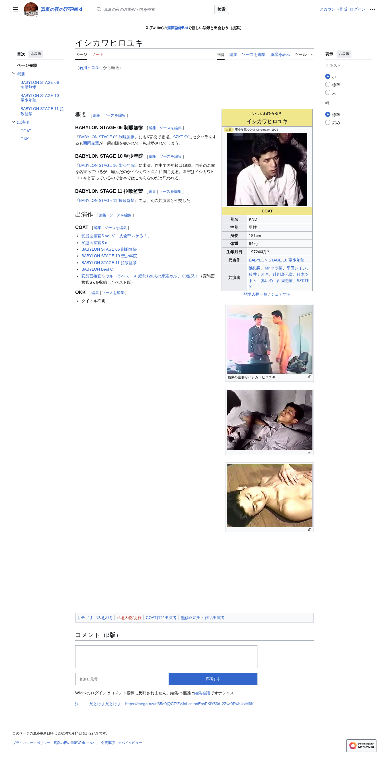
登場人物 (104, 617)
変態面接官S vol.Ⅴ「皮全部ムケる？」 (116, 236)
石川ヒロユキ (91, 67)
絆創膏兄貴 (283, 274)
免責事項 (108, 743)
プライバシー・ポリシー (31, 743)
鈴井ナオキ (259, 274)
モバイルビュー (130, 743)
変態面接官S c (94, 242)
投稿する (213, 679)
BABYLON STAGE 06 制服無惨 (107, 137)
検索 (222, 9)
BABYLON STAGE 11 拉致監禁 (106, 200)
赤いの (267, 280)
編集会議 (202, 693)
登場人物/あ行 (129, 617)
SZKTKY (181, 137)
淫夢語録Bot (177, 28)
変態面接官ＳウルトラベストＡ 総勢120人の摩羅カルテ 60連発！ (140, 276)
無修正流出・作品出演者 (203, 617)
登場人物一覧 (255, 294)
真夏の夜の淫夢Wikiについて (76, 743)
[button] (15, 9)
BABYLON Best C (97, 269)
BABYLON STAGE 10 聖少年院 (276, 260)
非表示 (36, 54)
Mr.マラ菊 (273, 268)
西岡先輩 (285, 280)
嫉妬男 (255, 268)
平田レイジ (296, 268)
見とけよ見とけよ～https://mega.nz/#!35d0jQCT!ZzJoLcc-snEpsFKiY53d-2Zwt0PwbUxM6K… (137, 703)
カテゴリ (85, 617)
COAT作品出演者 (161, 617)
